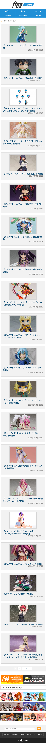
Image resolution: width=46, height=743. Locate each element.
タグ (9, 21)
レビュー (8, 11)
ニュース (38, 11)
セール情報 (23, 15)
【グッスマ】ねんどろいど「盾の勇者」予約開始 (22, 78)
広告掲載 (15, 734)
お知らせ (38, 15)
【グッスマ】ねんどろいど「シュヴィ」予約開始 (22, 564)
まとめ (23, 11)
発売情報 (8, 15)
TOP (4, 21)
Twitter (40, 734)
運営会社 (6, 734)
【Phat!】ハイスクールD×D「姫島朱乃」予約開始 (23, 174)
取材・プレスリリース (28, 734)
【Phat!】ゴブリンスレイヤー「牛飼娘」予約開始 (23, 624)
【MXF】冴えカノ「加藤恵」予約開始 (18, 594)
